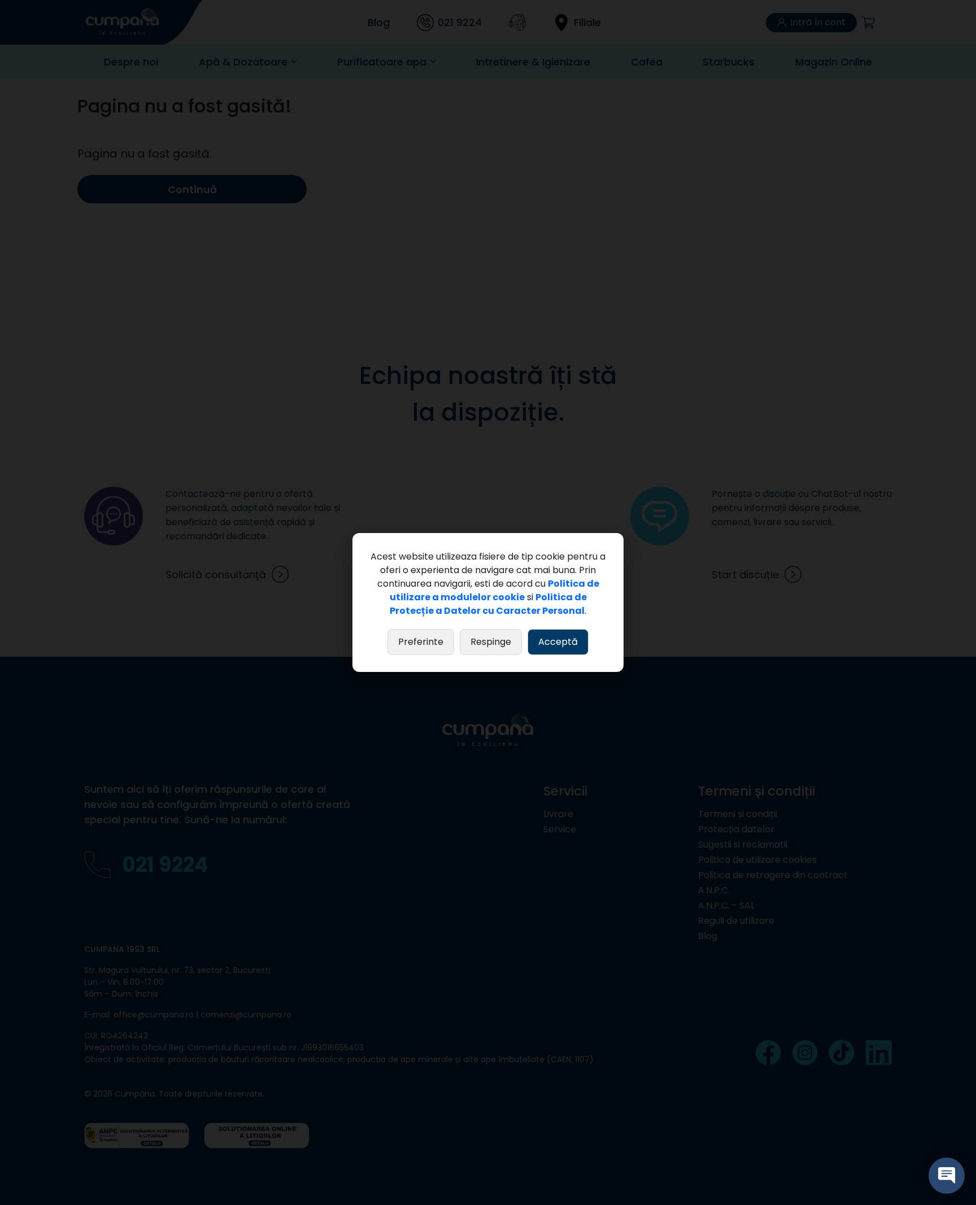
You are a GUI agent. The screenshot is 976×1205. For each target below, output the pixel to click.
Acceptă (558, 641)
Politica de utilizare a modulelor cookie (494, 590)
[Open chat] (947, 1176)
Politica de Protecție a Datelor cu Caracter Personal (488, 604)
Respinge (490, 641)
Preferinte (420, 641)
